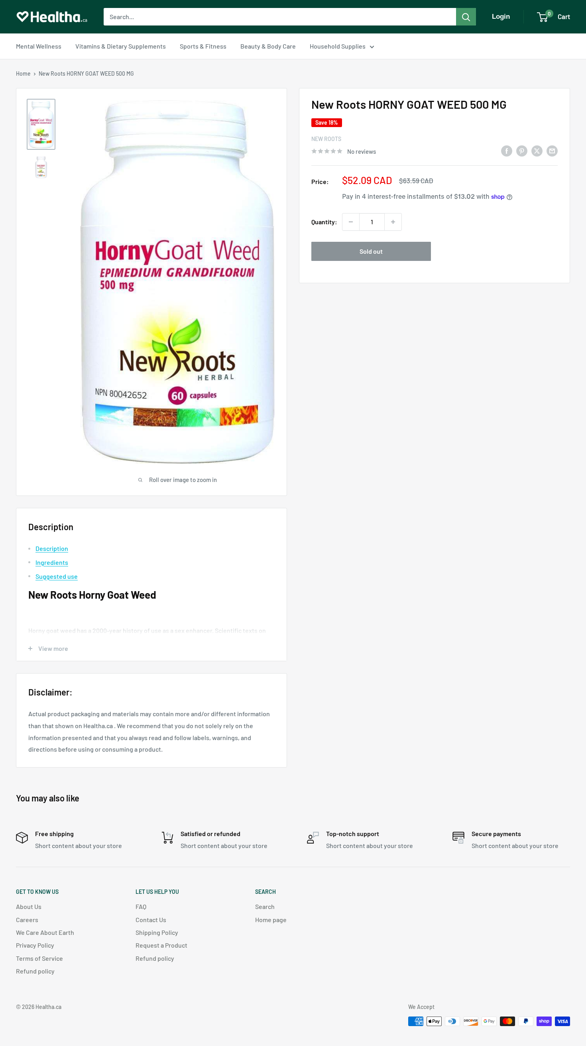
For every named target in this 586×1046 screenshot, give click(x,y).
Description (51, 548)
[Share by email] (552, 150)
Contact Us (151, 919)
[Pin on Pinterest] (521, 150)
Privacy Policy (35, 945)
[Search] (466, 16)
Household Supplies (338, 46)
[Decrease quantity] (350, 222)
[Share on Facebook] (506, 150)
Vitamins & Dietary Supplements (120, 46)
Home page (271, 919)
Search (265, 906)
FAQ (141, 906)
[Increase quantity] (393, 222)
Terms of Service (39, 958)
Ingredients (51, 562)
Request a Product (161, 945)
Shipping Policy (157, 932)
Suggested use (56, 576)
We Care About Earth (45, 932)
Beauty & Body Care (268, 46)
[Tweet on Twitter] (537, 150)
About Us (28, 906)
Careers (27, 919)
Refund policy (35, 971)
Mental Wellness (38, 46)
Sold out (371, 251)
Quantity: (324, 221)
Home (23, 73)
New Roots (326, 138)
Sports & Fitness (203, 46)
